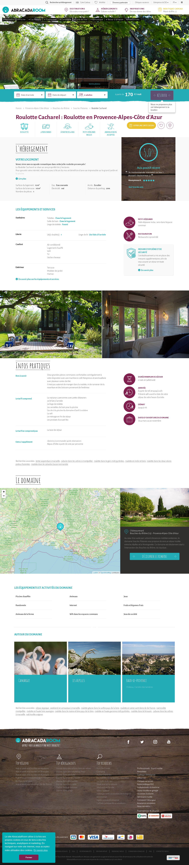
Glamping (101, 772)
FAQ (150, 851)
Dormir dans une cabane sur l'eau (70, 772)
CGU (73, 851)
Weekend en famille (105, 787)
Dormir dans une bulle (65, 775)
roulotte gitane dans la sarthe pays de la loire (100, 708)
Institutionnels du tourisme (148, 787)
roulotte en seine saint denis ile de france (137, 708)
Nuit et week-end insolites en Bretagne (32, 772)
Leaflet (95, 572)
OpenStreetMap (105, 572)
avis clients (118, 859)
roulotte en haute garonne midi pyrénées (112, 711)
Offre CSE (141, 778)
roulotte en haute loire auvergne (40, 711)
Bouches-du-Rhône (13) (141, 533)
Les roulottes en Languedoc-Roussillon (113, 778)
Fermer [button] (29, 857)
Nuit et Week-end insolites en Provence (32, 778)
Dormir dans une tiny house (68, 778)
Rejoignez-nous (118, 851)
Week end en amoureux (107, 784)
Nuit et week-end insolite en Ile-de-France (34, 784)
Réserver (162, 95)
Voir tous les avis (136, 187)
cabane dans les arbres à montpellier (77, 461)
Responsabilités (86, 851)
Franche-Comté (103, 768)
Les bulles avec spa (104, 781)
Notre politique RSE (145, 784)
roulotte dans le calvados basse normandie (49, 464)
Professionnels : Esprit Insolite (149, 768)
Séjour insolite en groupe (147, 790)
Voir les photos (94, 84)
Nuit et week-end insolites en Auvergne (32, 775)
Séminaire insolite (144, 797)
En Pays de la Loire (24, 781)
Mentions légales (61, 851)
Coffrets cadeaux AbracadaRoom (111, 803)
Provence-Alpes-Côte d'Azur (37, 108)
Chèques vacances (142, 2)
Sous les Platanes (80, 108)
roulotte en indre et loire (135, 461)
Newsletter (142, 772)
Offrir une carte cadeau (143, 126)
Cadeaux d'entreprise (146, 775)
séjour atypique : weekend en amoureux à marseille (58, 708)
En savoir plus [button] (41, 850)
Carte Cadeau (85, 2)
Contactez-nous (162, 851)
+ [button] (4, 491)
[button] (182, 2)
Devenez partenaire (120, 3)
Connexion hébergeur (146, 800)
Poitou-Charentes (104, 775)
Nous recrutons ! (144, 806)
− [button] (4, 496)
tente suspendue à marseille (48, 461)
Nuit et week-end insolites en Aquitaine (32, 768)
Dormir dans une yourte (66, 784)
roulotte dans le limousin (141, 711)
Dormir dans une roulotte (67, 781)
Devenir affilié (101, 851)
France (18, 108)
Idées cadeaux (103, 790)
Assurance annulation (146, 803)
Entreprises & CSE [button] (160, 2)
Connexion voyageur (136, 851)
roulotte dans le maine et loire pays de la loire (74, 711)
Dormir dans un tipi (64, 790)
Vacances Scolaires (145, 794)
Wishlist (102, 2)
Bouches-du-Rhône (61, 108)
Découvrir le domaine (154, 556)
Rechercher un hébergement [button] (60, 2)
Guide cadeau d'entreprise (108, 800)
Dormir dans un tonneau (66, 787)
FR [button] (174, 2)
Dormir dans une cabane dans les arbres (73, 768)
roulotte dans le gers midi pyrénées (109, 461)
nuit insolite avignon (34, 714)
